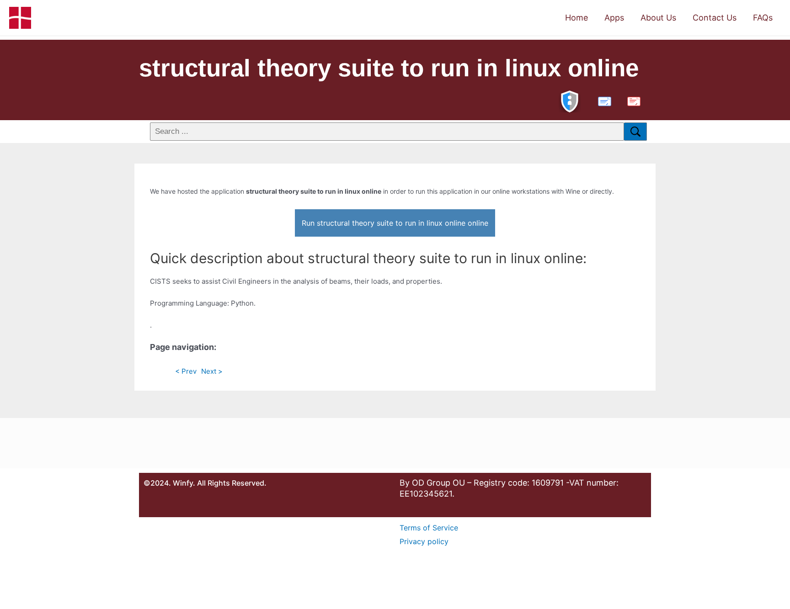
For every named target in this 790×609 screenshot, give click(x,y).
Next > (212, 371)
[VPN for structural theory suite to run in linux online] (569, 100)
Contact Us (715, 17)
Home (576, 17)
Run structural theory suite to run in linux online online (395, 223)
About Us (658, 17)
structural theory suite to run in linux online (389, 67)
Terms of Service (429, 527)
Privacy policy (424, 541)
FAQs (763, 17)
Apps (614, 17)
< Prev (186, 371)
